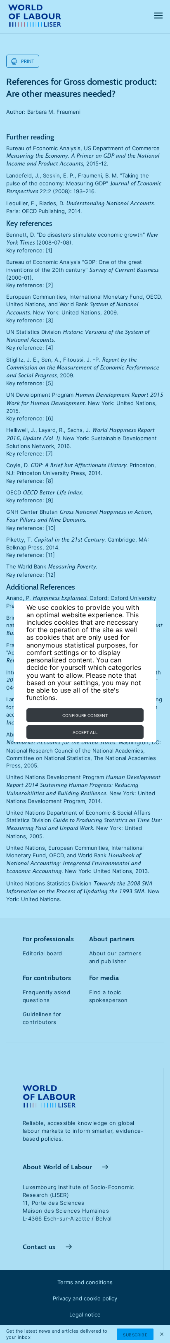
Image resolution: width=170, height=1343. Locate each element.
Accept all (85, 732)
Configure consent (85, 715)
